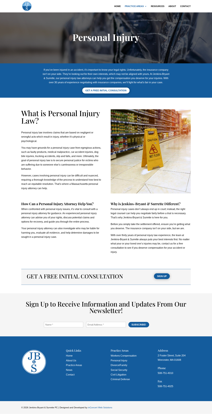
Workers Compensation (124, 355)
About (172, 6)
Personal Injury (119, 360)
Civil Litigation (118, 374)
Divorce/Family (119, 365)
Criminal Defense (120, 379)
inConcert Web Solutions (100, 407)
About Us (71, 360)
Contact (185, 6)
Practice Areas (134, 6)
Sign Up (162, 276)
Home (117, 6)
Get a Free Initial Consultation (105, 90)
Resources (157, 6)
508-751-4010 (165, 373)
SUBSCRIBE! (138, 324)
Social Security (119, 370)
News (69, 370)
